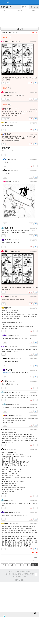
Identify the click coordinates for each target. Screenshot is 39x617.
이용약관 (7, 574)
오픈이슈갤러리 (6, 7)
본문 (12, 565)
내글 (5, 10)
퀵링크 (23, 571)
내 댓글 (20, 10)
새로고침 (35, 32)
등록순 (10, 32)
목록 (4, 565)
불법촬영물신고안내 (19, 576)
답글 (3, 82)
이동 (8, 82)
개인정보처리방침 (17, 574)
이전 (19, 565)
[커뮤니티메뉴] (2, 2)
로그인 (11, 571)
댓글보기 (34, 565)
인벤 (7, 2)
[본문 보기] (19, 29)
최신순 (15, 32)
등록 (35, 557)
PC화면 (17, 571)
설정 (28, 571)
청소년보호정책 (29, 574)
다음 (27, 565)
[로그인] (33, 2)
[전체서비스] (36, 2)
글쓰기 (37, 7)
